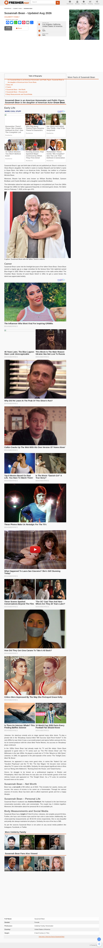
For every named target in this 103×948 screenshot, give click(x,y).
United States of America (52, 26)
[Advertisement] (51, 56)
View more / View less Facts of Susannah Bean (51, 936)
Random (97, 4)
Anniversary (70, 4)
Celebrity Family (17, 8)
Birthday (77, 4)
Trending (90, 4)
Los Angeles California (51, 24)
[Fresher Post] (16, 3)
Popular (84, 4)
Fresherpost (7, 8)
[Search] (58, 3)
